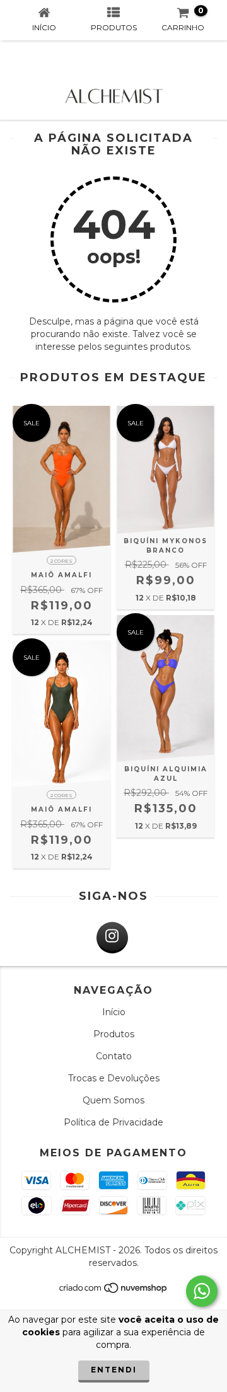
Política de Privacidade (113, 1122)
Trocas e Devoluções (114, 1078)
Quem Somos (113, 1100)
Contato (114, 1056)
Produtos (113, 1034)
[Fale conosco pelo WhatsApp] (202, 1291)
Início (113, 1012)
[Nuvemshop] (114, 1291)
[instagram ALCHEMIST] (112, 937)
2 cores (61, 561)
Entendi (114, 1369)
